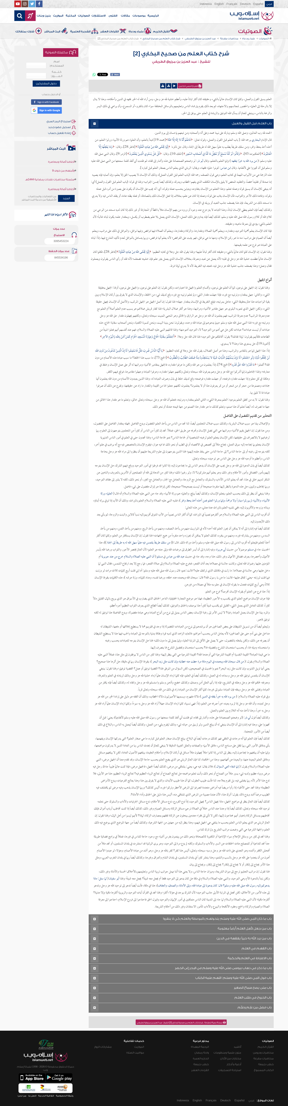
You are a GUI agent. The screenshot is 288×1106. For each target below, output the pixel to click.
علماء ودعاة (136, 31)
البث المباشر (52, 31)
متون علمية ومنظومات (227, 1052)
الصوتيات (84, 15)
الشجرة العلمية (80, 31)
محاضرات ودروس (263, 1052)
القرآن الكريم (161, 31)
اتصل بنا (32, 1095)
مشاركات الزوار (103, 1046)
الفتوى (112, 15)
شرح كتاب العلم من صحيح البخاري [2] (181, 54)
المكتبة (71, 15)
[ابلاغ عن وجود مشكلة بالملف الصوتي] (163, 85)
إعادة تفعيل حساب (59, 133)
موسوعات (139, 15)
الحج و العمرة (201, 1058)
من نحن (22, 1095)
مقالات (125, 15)
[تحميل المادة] (168, 85)
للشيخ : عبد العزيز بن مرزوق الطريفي (181, 62)
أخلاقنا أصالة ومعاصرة (61, 174)
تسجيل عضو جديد (59, 127)
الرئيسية (153, 15)
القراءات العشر (109, 31)
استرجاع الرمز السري (58, 121)
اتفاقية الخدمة (46, 1095)
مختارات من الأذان (230, 1058)
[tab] (181, 124)
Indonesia (206, 4)
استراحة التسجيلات (229, 1070)
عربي (269, 4)
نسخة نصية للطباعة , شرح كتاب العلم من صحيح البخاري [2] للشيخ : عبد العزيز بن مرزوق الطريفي (180, 1023)
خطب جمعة (266, 1064)
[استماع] (174, 85)
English (219, 4)
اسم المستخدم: (56, 63)
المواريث (58, 15)
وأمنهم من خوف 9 (63, 155)
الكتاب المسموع (264, 1070)
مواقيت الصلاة (135, 1052)
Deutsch (245, 4)
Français (231, 4)
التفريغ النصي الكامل (189, 86)
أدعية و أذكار (234, 1064)
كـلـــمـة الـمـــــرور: (56, 74)
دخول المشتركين (46, 83)
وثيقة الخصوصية (64, 1095)
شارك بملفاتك (24, 31)
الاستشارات (99, 15)
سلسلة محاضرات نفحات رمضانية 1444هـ (49, 164)
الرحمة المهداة (200, 1046)
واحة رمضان (201, 1052)
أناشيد (237, 1046)
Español (258, 4)
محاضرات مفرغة (263, 1058)
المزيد (66, 198)
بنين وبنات (44, 15)
